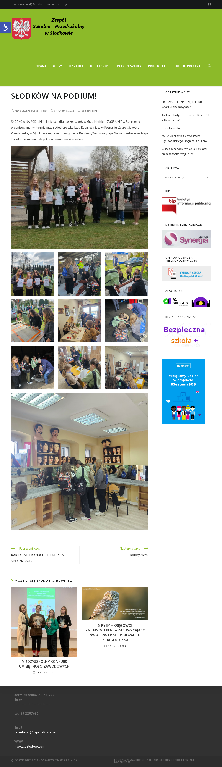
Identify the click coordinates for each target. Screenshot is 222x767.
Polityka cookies (158, 760)
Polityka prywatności (129, 760)
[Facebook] (209, 4)
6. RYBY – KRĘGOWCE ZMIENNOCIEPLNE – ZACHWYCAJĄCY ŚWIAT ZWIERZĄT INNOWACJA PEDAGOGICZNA (115, 632)
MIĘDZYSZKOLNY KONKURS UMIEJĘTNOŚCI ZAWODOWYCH (44, 664)
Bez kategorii (89, 110)
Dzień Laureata (171, 128)
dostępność (122, 762)
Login (65, 4)
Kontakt (188, 760)
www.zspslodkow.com (29, 746)
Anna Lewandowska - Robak (31, 110)
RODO (176, 760)
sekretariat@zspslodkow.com (36, 4)
